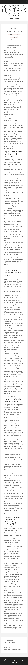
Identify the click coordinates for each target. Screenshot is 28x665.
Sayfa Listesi (7, 647)
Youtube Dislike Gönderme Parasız (12, 649)
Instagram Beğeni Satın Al (10, 642)
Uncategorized (14, 28)
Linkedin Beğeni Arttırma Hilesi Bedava (13, 644)
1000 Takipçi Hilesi (8, 640)
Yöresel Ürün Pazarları (14, 11)
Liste (5, 645)
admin (17, 39)
